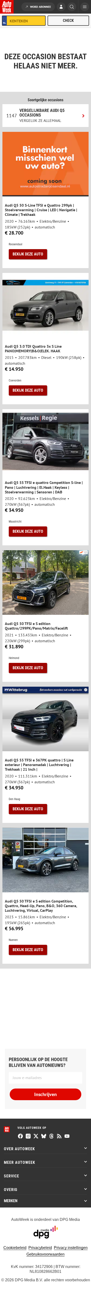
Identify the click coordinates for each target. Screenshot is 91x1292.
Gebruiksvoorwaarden (45, 1254)
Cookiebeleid (14, 1248)
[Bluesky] (44, 1136)
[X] (36, 1136)
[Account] (61, 7)
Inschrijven (45, 1094)
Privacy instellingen (71, 1248)
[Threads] (51, 1136)
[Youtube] (67, 1136)
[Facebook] (20, 1136)
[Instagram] (28, 1136)
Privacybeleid (40, 1248)
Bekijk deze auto (28, 254)
